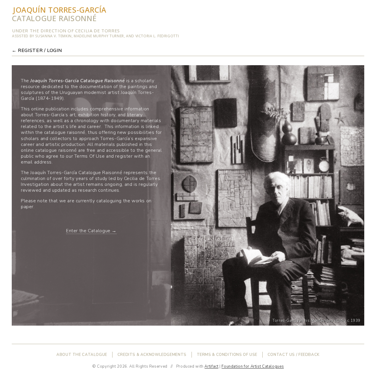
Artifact (211, 366)
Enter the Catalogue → (91, 231)
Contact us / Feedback (294, 354)
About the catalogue (81, 354)
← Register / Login (37, 50)
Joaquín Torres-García (59, 10)
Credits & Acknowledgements (152, 354)
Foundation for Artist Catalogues (252, 366)
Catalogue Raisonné (54, 18)
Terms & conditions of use (227, 354)
